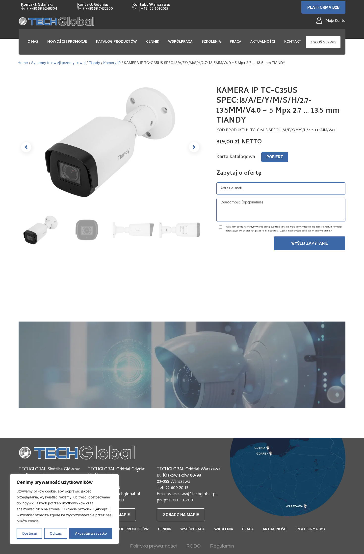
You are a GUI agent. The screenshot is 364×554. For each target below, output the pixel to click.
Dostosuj (29, 533)
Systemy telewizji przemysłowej (58, 63)
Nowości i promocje (67, 42)
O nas (32, 42)
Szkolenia (211, 42)
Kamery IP (112, 63)
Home (23, 63)
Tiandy (94, 63)
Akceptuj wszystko (91, 533)
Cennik (152, 42)
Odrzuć (56, 533)
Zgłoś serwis (323, 43)
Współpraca (180, 42)
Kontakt (292, 42)
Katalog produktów (116, 42)
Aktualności (262, 42)
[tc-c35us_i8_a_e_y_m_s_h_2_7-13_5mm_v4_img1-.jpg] (110, 142)
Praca (235, 42)
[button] (26, 147)
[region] (64, 509)
